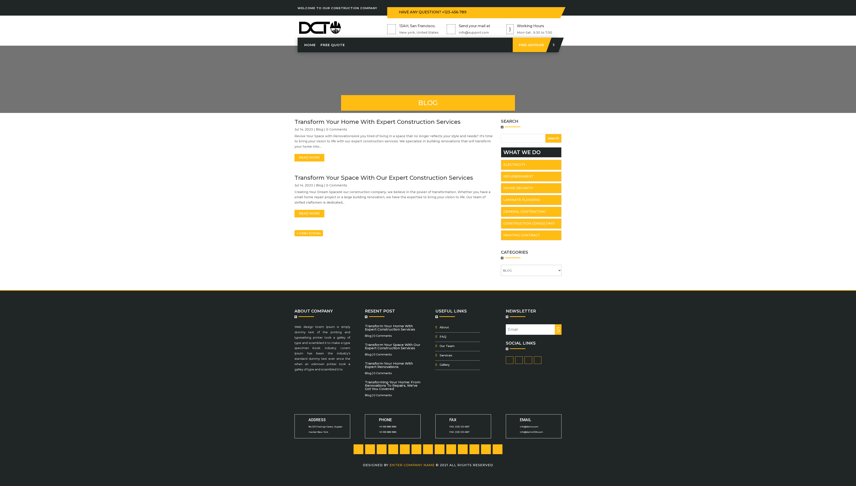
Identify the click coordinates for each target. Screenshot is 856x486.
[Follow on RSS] (497, 449)
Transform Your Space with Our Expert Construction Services (383, 177)
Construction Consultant (529, 223)
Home (310, 45)
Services (446, 355)
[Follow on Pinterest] (537, 11)
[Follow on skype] (428, 449)
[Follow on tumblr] (405, 449)
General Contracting (524, 212)
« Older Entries (309, 233)
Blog (319, 129)
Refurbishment (518, 176)
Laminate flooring (521, 200)
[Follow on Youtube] (474, 449)
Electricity (514, 165)
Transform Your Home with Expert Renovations (389, 365)
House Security (518, 188)
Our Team (447, 346)
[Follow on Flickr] (439, 449)
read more (309, 157)
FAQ (443, 336)
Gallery (445, 364)
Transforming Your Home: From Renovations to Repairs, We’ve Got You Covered (392, 385)
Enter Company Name (413, 465)
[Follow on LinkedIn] (393, 449)
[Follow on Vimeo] (486, 449)
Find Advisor (531, 45)
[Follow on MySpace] (451, 449)
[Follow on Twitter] (528, 11)
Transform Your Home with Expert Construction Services (377, 121)
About (444, 327)
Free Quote (333, 45)
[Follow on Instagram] (545, 11)
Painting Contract (521, 235)
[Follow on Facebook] (519, 11)
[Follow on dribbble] (463, 449)
